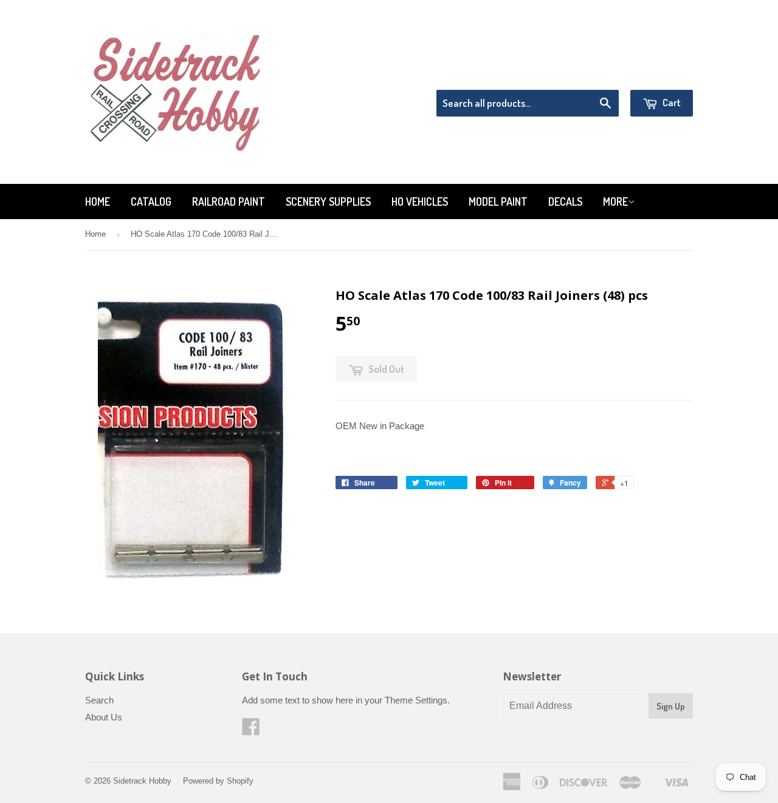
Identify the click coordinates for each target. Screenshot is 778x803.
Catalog (151, 201)
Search (99, 700)
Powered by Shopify (218, 780)
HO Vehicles (419, 201)
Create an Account (658, 74)
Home (97, 201)
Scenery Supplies (328, 201)
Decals (565, 201)
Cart (671, 102)
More (615, 201)
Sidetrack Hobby (142, 780)
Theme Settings (416, 700)
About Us (103, 717)
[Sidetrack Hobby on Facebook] (251, 730)
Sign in (593, 74)
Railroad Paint (228, 201)
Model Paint (498, 201)
